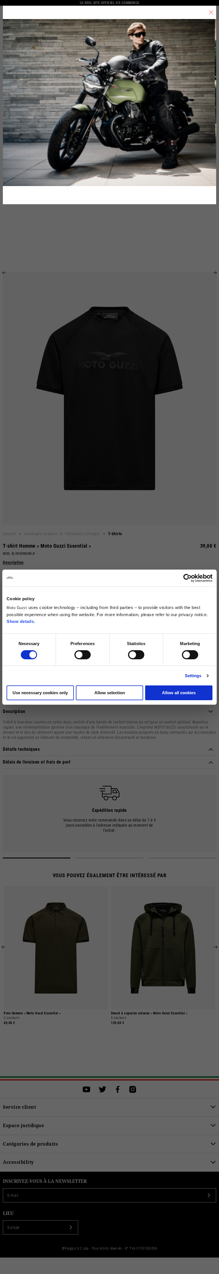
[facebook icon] (117, 1089)
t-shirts (115, 533)
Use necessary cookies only (40, 692)
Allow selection (109, 692)
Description (13, 562)
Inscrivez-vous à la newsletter (45, 1181)
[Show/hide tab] (210, 711)
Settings (193, 675)
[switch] (82, 654)
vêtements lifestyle (82, 533)
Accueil (9, 533)
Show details (20, 621)
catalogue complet (40, 533)
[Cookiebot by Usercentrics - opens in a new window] (187, 578)
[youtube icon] (86, 1089)
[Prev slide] (4, 272)
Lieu (8, 1213)
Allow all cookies (179, 692)
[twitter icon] (102, 1089)
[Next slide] (215, 272)
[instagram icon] (133, 1089)
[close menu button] (211, 12)
